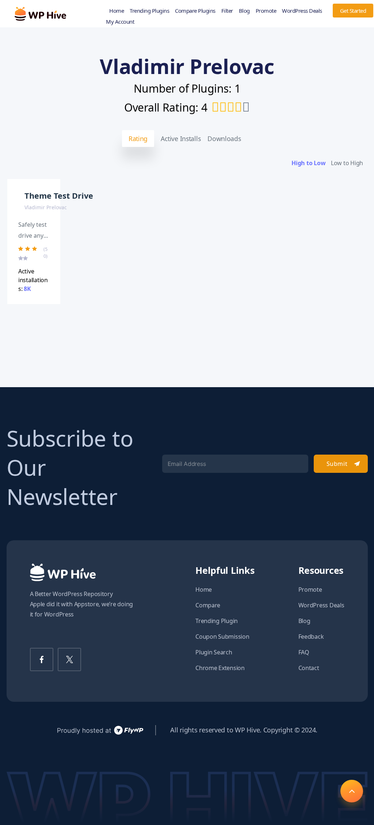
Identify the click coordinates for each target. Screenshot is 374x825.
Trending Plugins (149, 10)
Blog (244, 10)
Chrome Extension (220, 668)
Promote (266, 10)
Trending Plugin (216, 621)
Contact (308, 668)
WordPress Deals (302, 10)
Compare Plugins (195, 10)
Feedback (311, 637)
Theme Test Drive (58, 195)
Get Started (353, 10)
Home (116, 10)
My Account (120, 21)
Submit (337, 464)
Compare (207, 605)
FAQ (303, 652)
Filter (227, 10)
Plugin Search (213, 652)
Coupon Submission (222, 637)
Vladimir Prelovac (45, 207)
